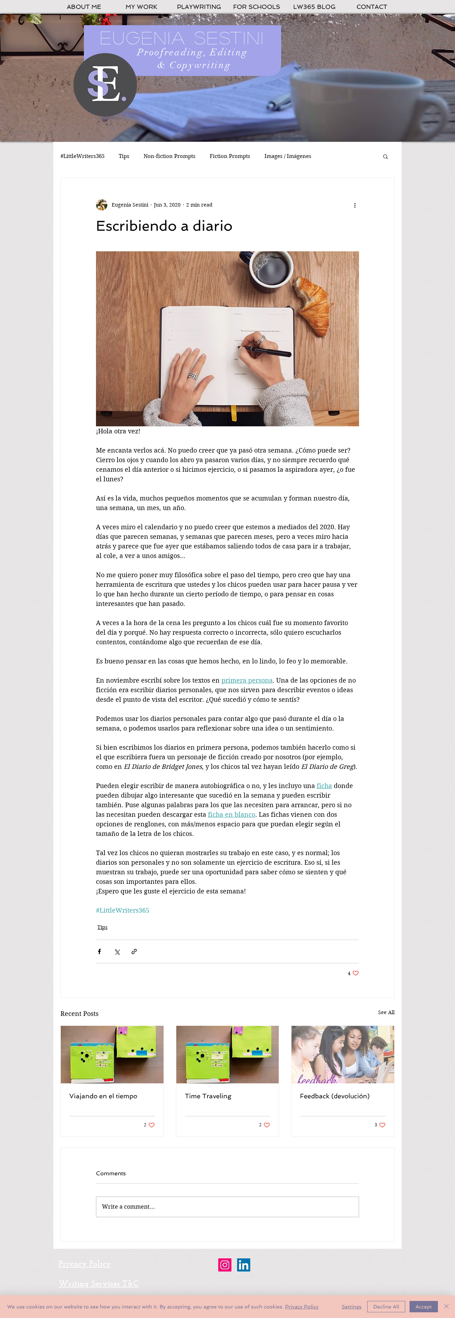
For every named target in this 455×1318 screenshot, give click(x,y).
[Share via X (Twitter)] (116, 951)
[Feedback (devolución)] (342, 1054)
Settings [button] (352, 1306)
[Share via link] (134, 951)
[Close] (446, 1306)
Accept (424, 1306)
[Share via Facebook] (99, 951)
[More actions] (354, 205)
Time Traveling (208, 1096)
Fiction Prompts (230, 156)
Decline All (386, 1306)
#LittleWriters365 (82, 156)
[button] (385, 156)
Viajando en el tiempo (103, 1096)
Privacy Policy (301, 1306)
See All (386, 1012)
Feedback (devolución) (335, 1096)
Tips (124, 156)
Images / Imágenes (287, 156)
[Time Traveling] (227, 1054)
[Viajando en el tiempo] (112, 1054)
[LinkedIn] (243, 1264)
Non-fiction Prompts (170, 156)
